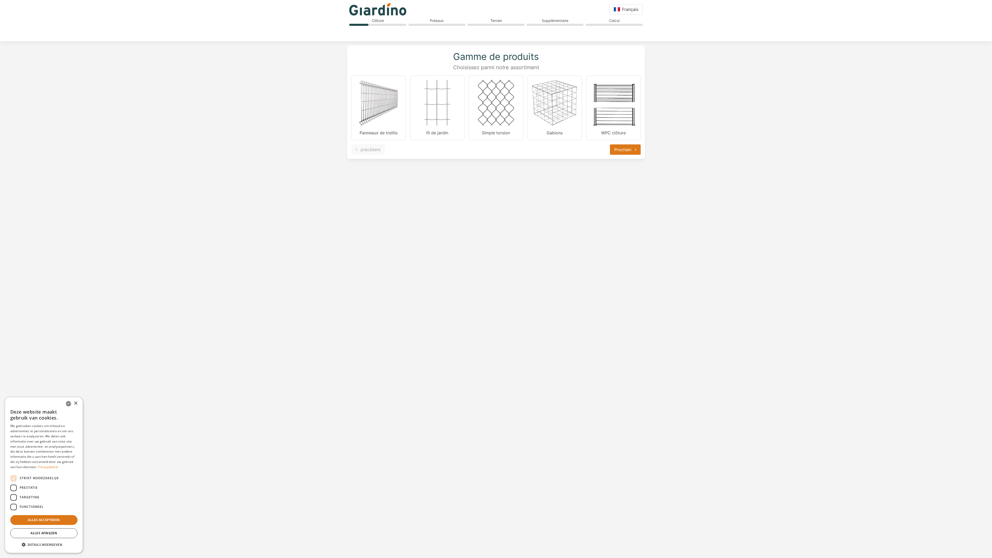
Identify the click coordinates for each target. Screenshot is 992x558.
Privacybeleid (48, 467)
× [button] (76, 403)
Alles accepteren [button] (44, 520)
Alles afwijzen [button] (43, 533)
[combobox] (68, 403)
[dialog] (44, 475)
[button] (44, 544)
